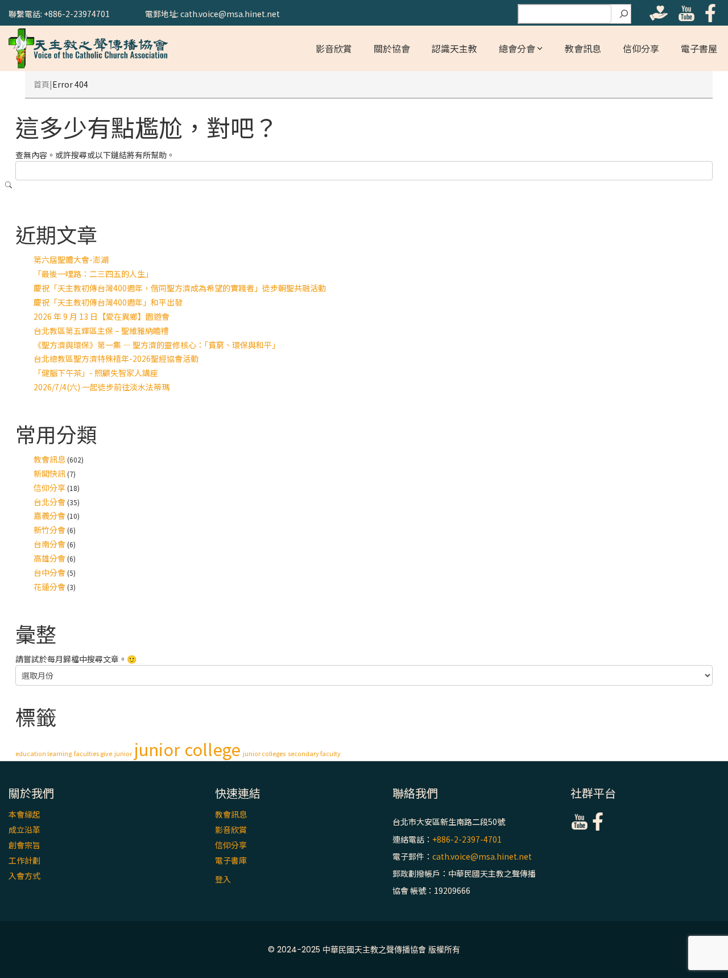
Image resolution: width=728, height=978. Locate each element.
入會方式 (24, 875)
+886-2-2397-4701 (467, 839)
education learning (43, 753)
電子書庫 (231, 860)
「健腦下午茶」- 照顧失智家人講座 (96, 372)
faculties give (93, 753)
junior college (187, 749)
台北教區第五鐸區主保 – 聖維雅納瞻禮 (101, 330)
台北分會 (49, 501)
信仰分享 (641, 48)
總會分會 (517, 48)
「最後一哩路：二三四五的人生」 (93, 273)
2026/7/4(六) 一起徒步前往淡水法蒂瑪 (101, 387)
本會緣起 (24, 814)
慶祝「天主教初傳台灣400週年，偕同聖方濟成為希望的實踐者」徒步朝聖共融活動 (180, 288)
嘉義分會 (49, 515)
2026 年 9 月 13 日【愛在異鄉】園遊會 (101, 316)
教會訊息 (583, 48)
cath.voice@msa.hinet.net (482, 856)
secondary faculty (314, 753)
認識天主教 (454, 48)
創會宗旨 (24, 845)
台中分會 (49, 572)
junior (123, 753)
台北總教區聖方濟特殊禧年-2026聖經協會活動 (116, 358)
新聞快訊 (49, 473)
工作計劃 (24, 860)
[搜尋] (624, 14)
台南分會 (49, 544)
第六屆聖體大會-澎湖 (71, 259)
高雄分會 (49, 558)
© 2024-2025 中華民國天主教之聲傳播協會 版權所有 (364, 949)
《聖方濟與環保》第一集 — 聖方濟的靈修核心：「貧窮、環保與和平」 (157, 344)
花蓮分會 (49, 586)
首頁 (41, 84)
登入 (223, 879)
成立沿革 (24, 829)
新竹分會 (49, 529)
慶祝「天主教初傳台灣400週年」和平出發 (108, 302)
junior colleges (264, 753)
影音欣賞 (334, 48)
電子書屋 (699, 48)
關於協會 (392, 48)
